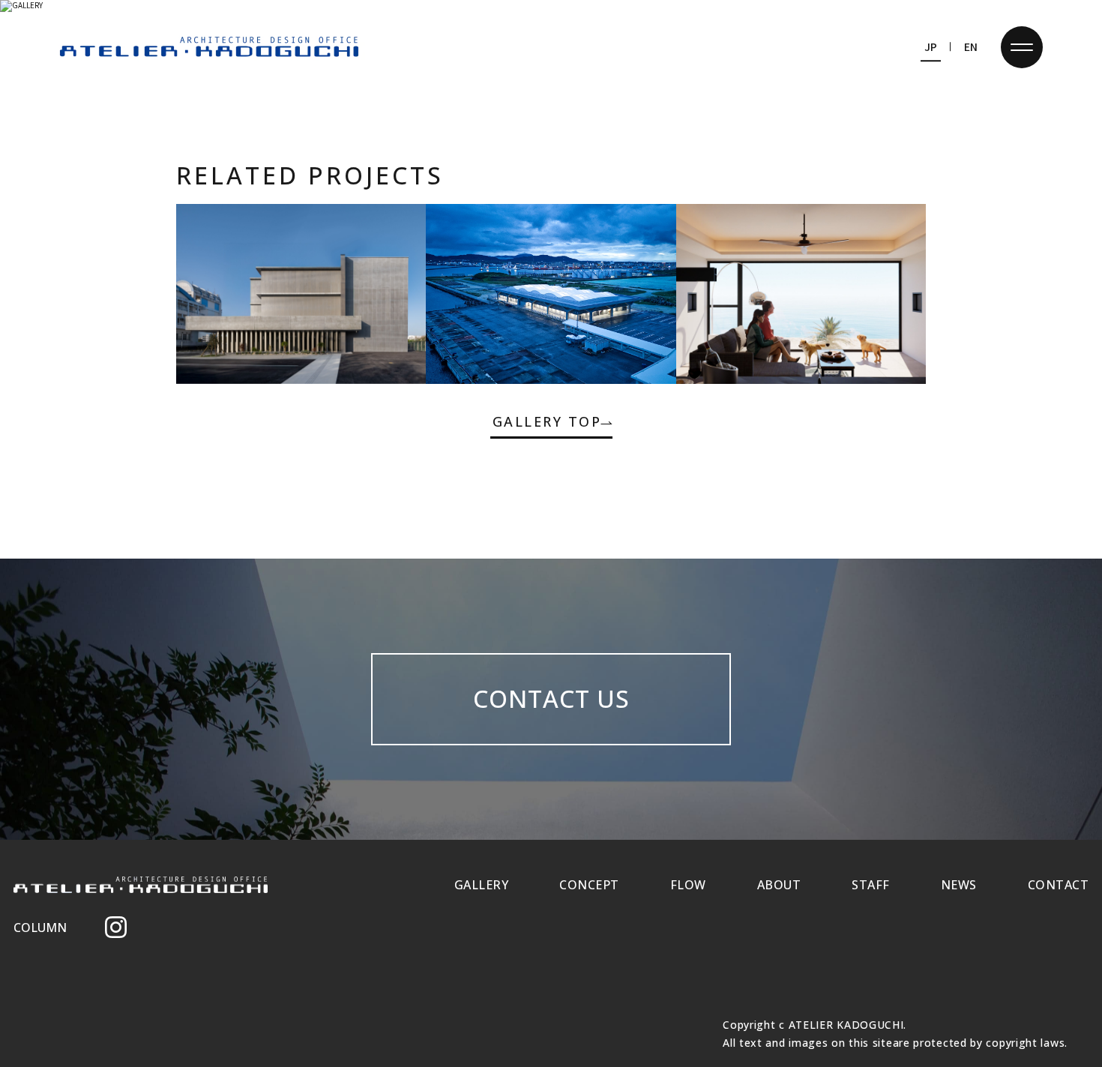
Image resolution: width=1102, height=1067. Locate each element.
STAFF (871, 885)
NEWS (959, 885)
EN (971, 46)
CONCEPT (589, 885)
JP (930, 46)
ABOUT (779, 885)
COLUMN (40, 927)
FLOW (688, 885)
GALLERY (481, 885)
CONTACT (1058, 885)
